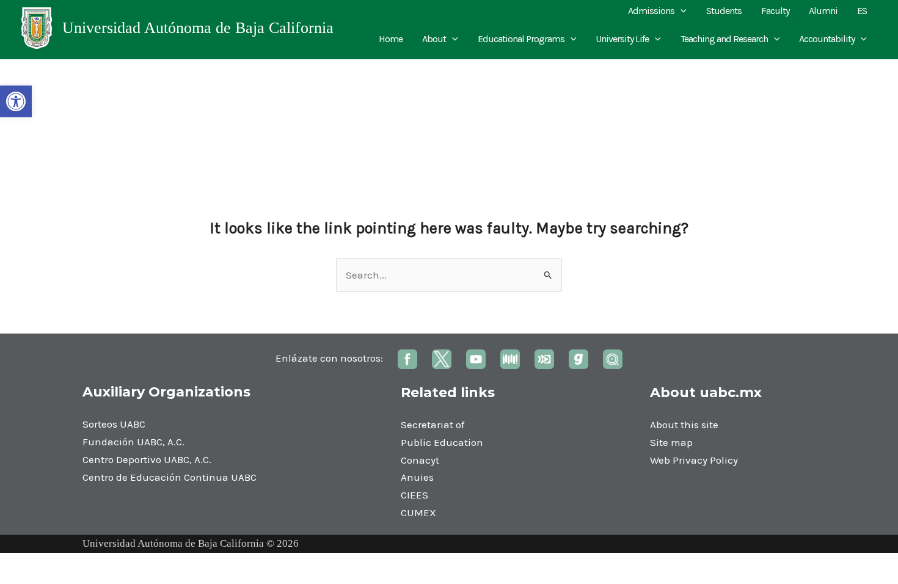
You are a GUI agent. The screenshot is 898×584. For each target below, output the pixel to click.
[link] (16, 101)
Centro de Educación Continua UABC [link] (169, 477)
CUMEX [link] (418, 512)
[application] (680, 11)
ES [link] (862, 10)
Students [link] (724, 10)
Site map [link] (671, 442)
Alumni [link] (823, 10)
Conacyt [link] (420, 460)
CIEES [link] (414, 495)
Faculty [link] (775, 10)
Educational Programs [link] (521, 39)
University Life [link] (622, 39)
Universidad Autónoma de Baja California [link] (198, 28)
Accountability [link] (827, 39)
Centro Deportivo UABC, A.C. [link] (146, 459)
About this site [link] (684, 424)
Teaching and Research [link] (724, 39)
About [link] (434, 39)
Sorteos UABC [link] (113, 424)
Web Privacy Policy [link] (694, 460)
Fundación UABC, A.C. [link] (133, 442)
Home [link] (391, 39)
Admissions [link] (651, 10)
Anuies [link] (417, 477)
